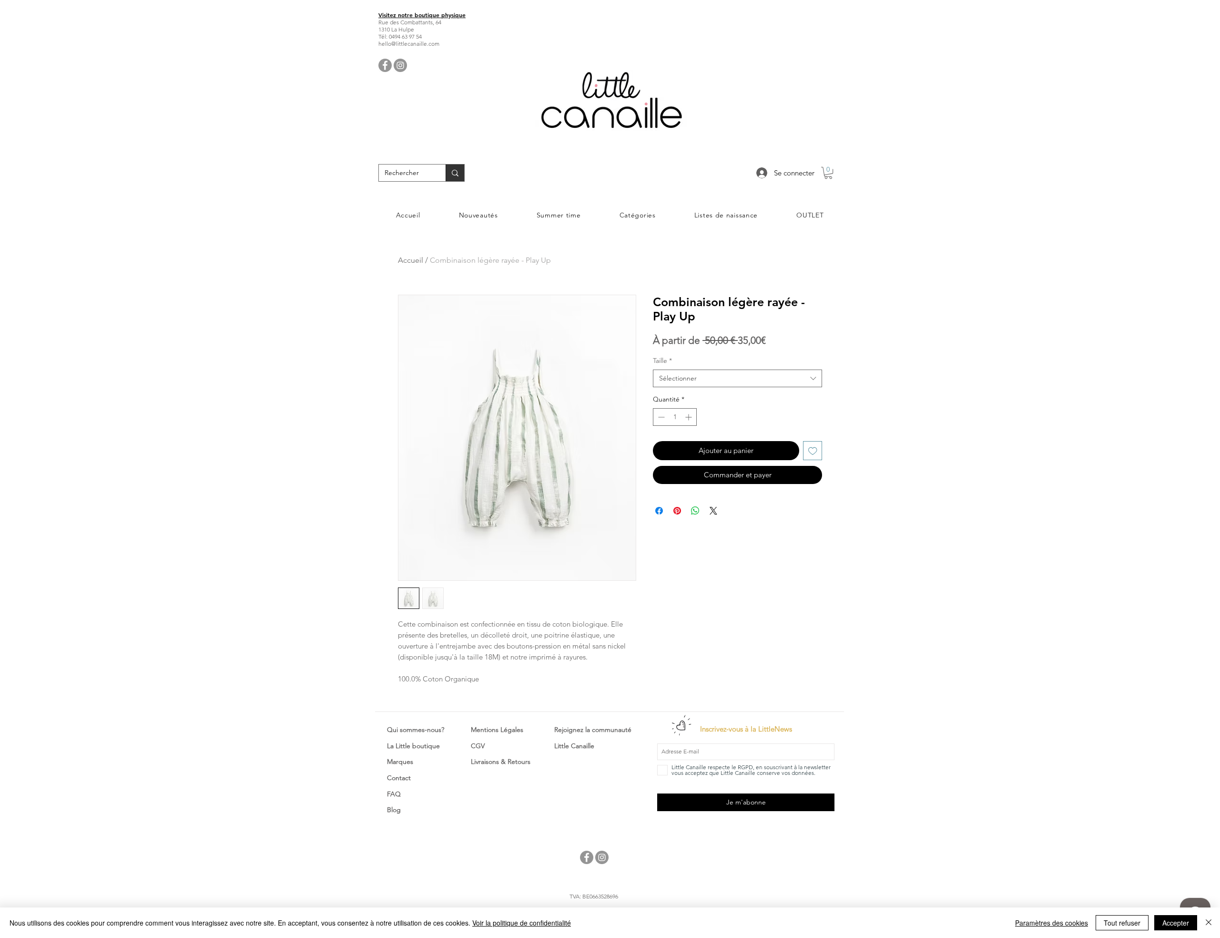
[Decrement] (660, 417)
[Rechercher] (455, 173)
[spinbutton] (674, 417)
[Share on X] (713, 510)
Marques (400, 761)
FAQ (394, 794)
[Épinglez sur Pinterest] (677, 510)
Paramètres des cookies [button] (1051, 923)
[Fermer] (1208, 922)
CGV (478, 746)
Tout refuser (1122, 923)
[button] (828, 173)
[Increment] (689, 417)
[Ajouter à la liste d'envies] (813, 451)
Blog (394, 809)
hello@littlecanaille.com (408, 43)
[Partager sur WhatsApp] (695, 510)
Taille (662, 360)
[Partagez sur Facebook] (659, 510)
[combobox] (737, 379)
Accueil (410, 260)
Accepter (1175, 923)
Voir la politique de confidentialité (521, 923)
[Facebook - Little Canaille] (385, 65)
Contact (399, 777)
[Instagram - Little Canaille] (400, 65)
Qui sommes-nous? (415, 729)
